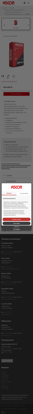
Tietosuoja (16, 226)
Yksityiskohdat (24, 193)
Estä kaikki (16, 223)
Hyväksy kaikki (16, 219)
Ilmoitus (9, 193)
